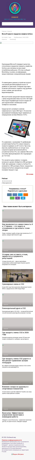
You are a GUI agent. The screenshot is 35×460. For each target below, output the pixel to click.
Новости (4, 39)
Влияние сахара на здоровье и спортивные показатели (15, 388)
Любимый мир (14, 17)
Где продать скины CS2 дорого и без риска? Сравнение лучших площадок (16, 361)
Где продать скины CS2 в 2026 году (15, 333)
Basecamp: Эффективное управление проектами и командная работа (13, 415)
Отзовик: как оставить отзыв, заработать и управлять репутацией (15, 256)
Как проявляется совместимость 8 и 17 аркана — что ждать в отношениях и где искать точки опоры (17, 227)
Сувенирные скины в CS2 (13, 284)
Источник (29, 174)
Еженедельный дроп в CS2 (14, 308)
